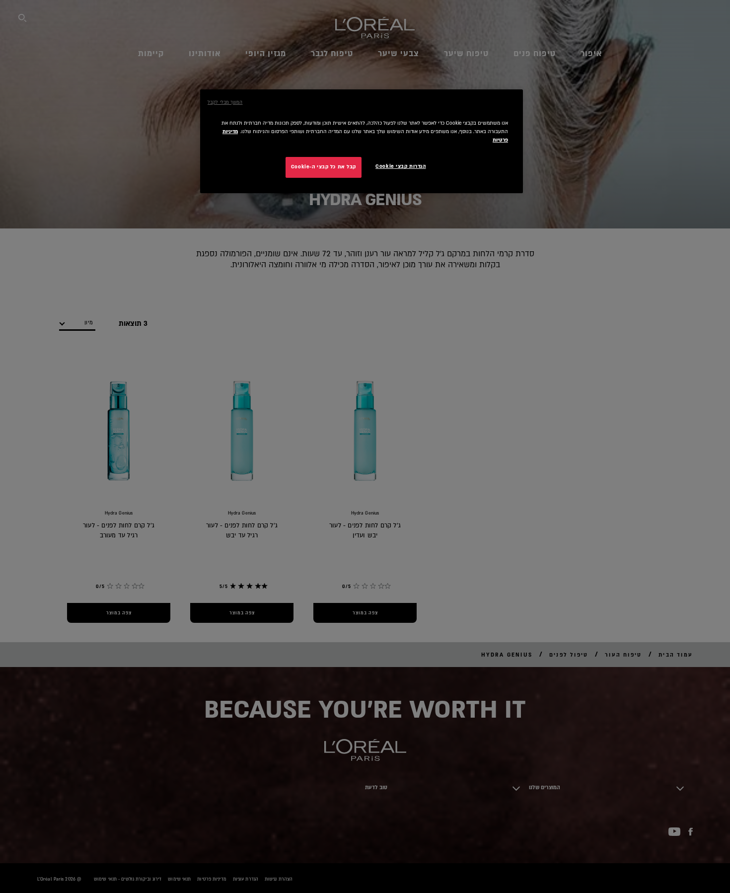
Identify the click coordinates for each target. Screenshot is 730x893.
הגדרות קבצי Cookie (400, 166)
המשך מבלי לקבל (225, 102)
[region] (361, 141)
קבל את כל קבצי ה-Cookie (323, 166)
